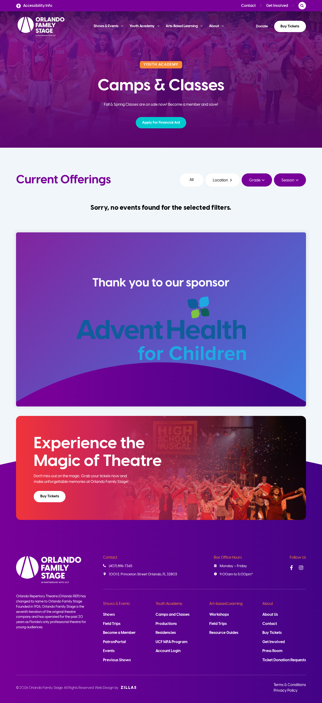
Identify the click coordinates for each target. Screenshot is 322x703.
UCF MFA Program (171, 642)
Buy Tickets (290, 26)
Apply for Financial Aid (161, 123)
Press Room (272, 651)
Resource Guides (223, 633)
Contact (248, 6)
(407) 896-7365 (120, 566)
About (267, 604)
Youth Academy (169, 604)
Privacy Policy (285, 691)
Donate (262, 26)
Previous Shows (117, 660)
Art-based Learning (226, 604)
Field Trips (111, 624)
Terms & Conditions (290, 685)
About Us (270, 615)
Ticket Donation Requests (284, 660)
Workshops (219, 615)
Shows (109, 615)
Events (109, 651)
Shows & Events (116, 604)
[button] (161, 122)
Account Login (168, 651)
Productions (166, 624)
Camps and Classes (173, 615)
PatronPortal (114, 642)
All (192, 180)
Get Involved (277, 6)
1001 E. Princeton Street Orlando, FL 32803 (143, 574)
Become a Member (119, 633)
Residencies (166, 633)
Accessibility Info (37, 6)
